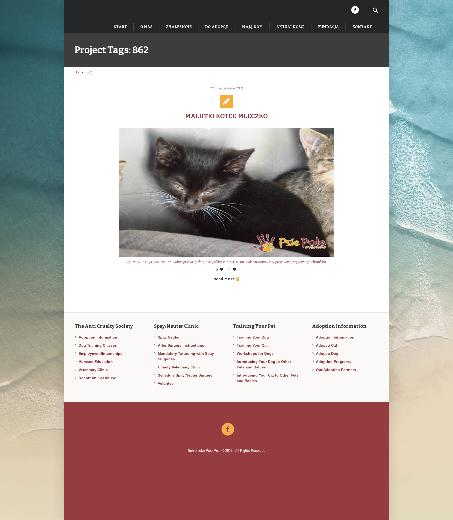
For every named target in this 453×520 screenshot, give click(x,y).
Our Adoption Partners (336, 370)
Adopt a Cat (326, 345)
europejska (214, 262)
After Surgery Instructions (181, 345)
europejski (230, 262)
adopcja (180, 262)
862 (170, 262)
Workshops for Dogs (255, 353)
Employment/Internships (100, 353)
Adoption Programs (333, 362)
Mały (270, 262)
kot (241, 262)
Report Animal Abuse (97, 378)
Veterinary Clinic (93, 370)
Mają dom (152, 262)
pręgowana (283, 262)
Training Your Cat (252, 345)
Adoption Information (98, 337)
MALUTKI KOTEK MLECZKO (226, 116)
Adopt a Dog (327, 353)
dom (201, 262)
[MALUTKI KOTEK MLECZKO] (226, 192)
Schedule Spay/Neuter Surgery (185, 375)
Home (78, 72)
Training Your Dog (253, 337)
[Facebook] (355, 10)
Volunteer (166, 383)
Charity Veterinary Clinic (179, 367)
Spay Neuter (169, 337)
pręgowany (301, 262)
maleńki (251, 262)
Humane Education (96, 362)
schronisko (318, 262)
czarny (192, 262)
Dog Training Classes (98, 345)
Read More (224, 279)
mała (262, 262)
